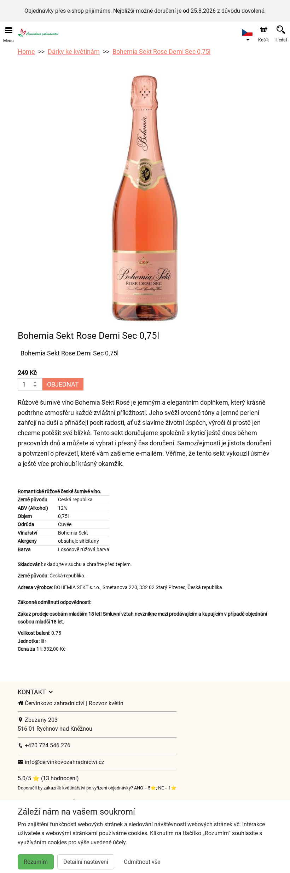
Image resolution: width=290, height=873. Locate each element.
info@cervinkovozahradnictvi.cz (63, 762)
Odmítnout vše (142, 861)
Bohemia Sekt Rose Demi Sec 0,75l (161, 51)
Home (26, 51)
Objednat (63, 384)
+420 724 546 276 (46, 745)
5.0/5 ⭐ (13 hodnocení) (48, 778)
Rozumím (36, 861)
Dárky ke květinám (74, 51)
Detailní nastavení (85, 861)
